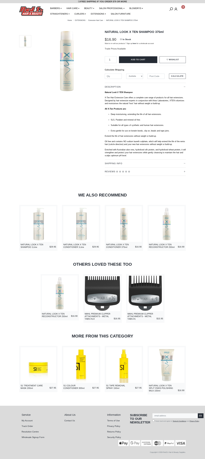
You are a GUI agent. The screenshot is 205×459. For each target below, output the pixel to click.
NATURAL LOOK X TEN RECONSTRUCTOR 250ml (162, 245)
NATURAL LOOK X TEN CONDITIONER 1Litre (74, 245)
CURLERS (79, 14)
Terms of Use (113, 420)
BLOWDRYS (135, 8)
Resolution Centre (30, 431)
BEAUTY (88, 8)
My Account (27, 420)
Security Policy (114, 437)
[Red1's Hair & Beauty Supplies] (31, 11)
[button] (173, 59)
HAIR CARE (72, 8)
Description (113, 87)
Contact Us (69, 420)
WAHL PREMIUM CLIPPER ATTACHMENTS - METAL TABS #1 (140, 316)
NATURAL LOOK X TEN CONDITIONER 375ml (117, 245)
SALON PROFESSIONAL (111, 8)
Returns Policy (114, 431)
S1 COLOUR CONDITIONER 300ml (73, 386)
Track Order (27, 426)
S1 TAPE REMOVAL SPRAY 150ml (115, 386)
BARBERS (55, 8)
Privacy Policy (113, 426)
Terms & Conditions (179, 421)
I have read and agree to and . (176, 421)
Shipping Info (113, 163)
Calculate (177, 76)
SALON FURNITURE (121, 14)
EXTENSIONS (97, 14)
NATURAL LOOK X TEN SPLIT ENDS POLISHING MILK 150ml (161, 388)
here (134, 43)
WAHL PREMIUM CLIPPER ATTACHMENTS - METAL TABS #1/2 (97, 316)
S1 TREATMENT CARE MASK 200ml (32, 386)
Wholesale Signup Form (33, 437)
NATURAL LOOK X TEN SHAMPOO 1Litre (32, 245)
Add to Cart (138, 60)
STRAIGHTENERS (59, 14)
